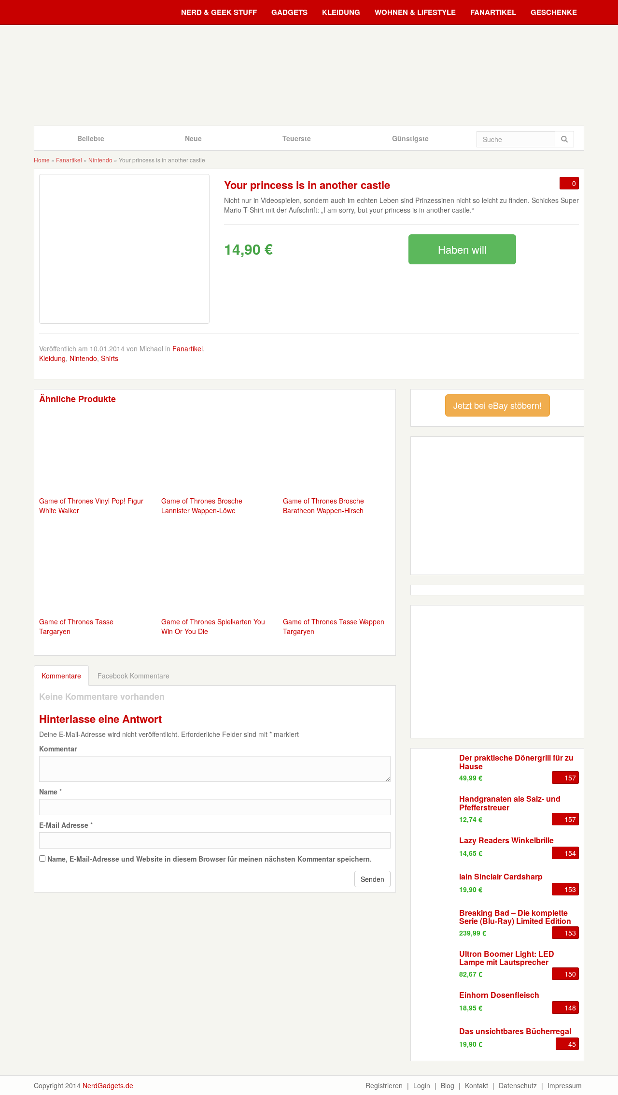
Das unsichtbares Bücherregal (515, 1031)
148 (570, 1007)
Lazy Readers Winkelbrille (506, 840)
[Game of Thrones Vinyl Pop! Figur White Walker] (93, 452)
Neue (193, 138)
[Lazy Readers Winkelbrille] (435, 850)
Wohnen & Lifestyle (415, 12)
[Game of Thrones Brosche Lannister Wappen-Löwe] (215, 452)
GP (445, 357)
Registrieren (384, 1085)
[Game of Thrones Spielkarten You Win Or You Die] (215, 573)
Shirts (109, 358)
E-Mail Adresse (63, 825)
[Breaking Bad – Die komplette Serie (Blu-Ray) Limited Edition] (435, 922)
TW (415, 357)
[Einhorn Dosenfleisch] (435, 1005)
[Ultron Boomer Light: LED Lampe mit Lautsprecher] (435, 964)
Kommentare (61, 675)
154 (570, 853)
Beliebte (90, 138)
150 (570, 974)
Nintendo (100, 160)
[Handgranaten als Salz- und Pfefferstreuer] (435, 808)
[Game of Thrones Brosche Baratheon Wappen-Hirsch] (337, 452)
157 (570, 777)
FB (385, 357)
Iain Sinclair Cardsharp (501, 876)
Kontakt (476, 1085)
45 (572, 1044)
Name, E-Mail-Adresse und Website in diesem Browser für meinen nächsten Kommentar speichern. (209, 859)
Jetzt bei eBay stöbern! (497, 405)
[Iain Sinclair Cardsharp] (435, 886)
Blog (447, 1085)
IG (475, 357)
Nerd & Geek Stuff (219, 12)
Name (48, 791)
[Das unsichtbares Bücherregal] (435, 1041)
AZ (535, 357)
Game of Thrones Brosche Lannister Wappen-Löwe (201, 505)
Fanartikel (493, 12)
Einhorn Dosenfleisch (499, 995)
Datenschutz (518, 1085)
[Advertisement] (497, 670)
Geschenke (554, 12)
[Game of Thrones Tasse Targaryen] (93, 573)
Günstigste (410, 138)
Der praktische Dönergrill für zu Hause (516, 761)
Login (421, 1085)
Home (42, 160)
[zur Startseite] (309, 74)
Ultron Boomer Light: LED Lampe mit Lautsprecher (506, 958)
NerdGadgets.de (108, 1085)
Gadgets (289, 12)
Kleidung (341, 12)
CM (564, 357)
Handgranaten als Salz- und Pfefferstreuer (510, 802)
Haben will (462, 249)
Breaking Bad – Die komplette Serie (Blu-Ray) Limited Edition (515, 916)
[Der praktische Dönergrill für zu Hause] (435, 767)
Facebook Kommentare (133, 675)
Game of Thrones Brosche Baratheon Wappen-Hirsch (323, 505)
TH (505, 357)
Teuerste (296, 138)
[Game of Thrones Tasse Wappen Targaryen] (337, 573)
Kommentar (58, 748)
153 (570, 889)
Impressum (565, 1085)
